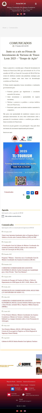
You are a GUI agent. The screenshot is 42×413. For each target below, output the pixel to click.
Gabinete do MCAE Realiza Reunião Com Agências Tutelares (19, 341)
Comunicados (13, 28)
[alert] (13, 216)
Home (5, 28)
